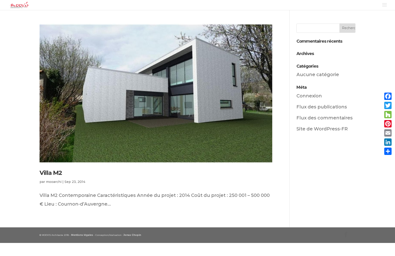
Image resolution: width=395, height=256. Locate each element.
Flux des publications (321, 107)
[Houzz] (387, 114)
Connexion (309, 96)
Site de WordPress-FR (322, 129)
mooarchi (53, 182)
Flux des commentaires (324, 118)
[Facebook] (387, 96)
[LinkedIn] (387, 142)
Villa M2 (51, 172)
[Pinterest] (387, 123)
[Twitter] (387, 105)
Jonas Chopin (132, 235)
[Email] (387, 133)
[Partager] (387, 151)
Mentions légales (82, 235)
